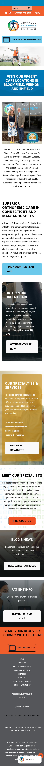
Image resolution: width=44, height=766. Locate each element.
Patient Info (22, 678)
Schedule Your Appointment (25, 39)
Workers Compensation (16, 426)
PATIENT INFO (22, 589)
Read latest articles (22, 565)
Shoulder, (9, 756)
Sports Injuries (12, 431)
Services (22, 674)
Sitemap (22, 698)
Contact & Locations (22, 681)
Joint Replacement (14, 422)
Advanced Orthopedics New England (22, 715)
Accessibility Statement (22, 694)
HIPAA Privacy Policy (22, 685)
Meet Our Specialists (22, 667)
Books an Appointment (25, 648)
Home (22, 659)
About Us (22, 663)
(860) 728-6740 (24, 13)
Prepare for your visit (22, 616)
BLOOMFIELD (14, 85)
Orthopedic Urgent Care (17, 295)
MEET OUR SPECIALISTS (22, 475)
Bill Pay (38, 13)
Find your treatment (17, 448)
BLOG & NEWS (22, 540)
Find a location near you (20, 269)
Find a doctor (22, 521)
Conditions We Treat (22, 670)
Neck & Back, (33, 752)
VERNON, (33, 85)
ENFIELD (26, 89)
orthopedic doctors (18, 742)
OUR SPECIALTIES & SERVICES (21, 385)
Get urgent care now (20, 346)
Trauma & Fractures (14, 435)
